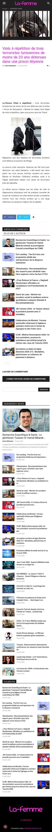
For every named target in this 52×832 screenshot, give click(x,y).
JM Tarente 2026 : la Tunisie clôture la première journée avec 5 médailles (32, 312)
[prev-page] (3, 363)
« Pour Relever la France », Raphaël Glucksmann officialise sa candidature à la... (32, 481)
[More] (33, 217)
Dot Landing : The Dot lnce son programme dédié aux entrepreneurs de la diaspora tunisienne (18, 705)
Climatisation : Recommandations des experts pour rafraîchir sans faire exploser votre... (31, 468)
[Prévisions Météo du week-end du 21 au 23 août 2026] (8, 553)
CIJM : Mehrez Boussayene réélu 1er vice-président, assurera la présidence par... (31, 528)
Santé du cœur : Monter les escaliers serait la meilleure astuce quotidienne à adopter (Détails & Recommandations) (18, 744)
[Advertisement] (26, 84)
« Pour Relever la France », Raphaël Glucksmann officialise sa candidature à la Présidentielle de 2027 (18, 731)
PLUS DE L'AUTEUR (14, 233)
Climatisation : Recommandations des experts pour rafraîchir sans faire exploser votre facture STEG (32, 271)
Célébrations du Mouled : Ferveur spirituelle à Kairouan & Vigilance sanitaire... (29, 516)
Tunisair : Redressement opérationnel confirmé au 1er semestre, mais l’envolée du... (32, 647)
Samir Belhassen (10, 66)
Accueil (4, 9)
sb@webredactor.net (32, 828)
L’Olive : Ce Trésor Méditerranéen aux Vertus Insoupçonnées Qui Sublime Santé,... (31, 623)
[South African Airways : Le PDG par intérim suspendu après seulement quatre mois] (8, 636)
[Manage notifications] (5, 827)
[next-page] (7, 363)
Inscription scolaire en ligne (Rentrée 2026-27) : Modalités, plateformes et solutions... (31, 540)
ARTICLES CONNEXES (16, 229)
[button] (4, 3)
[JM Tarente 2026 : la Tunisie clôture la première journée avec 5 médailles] (8, 311)
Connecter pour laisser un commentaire (26, 379)
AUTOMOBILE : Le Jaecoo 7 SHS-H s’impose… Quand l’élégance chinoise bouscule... (31, 576)
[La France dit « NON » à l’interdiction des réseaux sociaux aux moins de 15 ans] (8, 671)
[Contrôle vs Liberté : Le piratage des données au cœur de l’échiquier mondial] (8, 589)
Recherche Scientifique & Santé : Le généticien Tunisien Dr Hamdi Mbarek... (23, 436)
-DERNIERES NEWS (16, 9)
